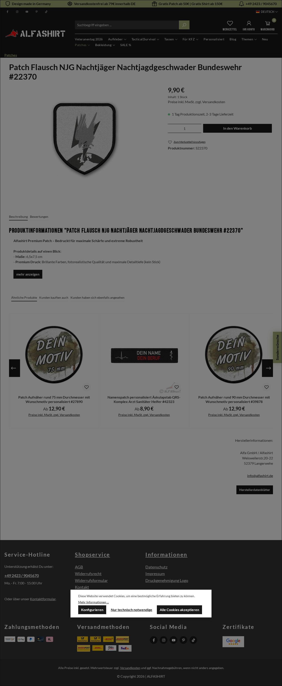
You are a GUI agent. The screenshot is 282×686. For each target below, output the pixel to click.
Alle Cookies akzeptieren (179, 610)
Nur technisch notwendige (131, 610)
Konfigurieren (92, 610)
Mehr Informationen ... (93, 602)
